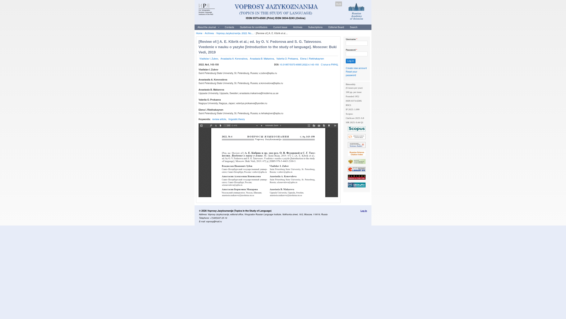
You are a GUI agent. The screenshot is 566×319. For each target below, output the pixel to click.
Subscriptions (315, 27)
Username (351, 39)
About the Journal (207, 27)
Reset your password (351, 73)
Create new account (356, 68)
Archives (297, 27)
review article (219, 119)
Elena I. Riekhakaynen (312, 58)
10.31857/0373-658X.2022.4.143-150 (299, 64)
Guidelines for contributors (253, 27)
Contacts (229, 27)
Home (199, 33)
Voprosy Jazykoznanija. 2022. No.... (235, 33)
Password (351, 49)
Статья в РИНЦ (329, 64)
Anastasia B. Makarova (262, 58)
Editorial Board (336, 27)
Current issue (280, 27)
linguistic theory (236, 119)
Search (353, 27)
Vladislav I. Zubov (208, 58)
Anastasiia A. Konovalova (234, 58)
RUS (338, 4)
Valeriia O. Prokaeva (287, 58)
